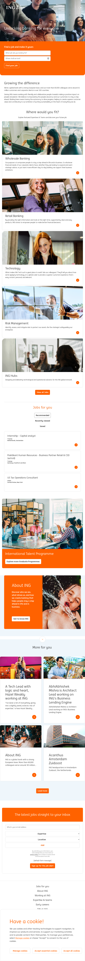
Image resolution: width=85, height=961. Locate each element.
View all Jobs (42, 392)
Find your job (12, 65)
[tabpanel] (42, 461)
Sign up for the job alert (42, 865)
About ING (42, 891)
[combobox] (27, 58)
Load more (42, 791)
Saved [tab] (42, 426)
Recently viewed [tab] (42, 420)
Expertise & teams (42, 900)
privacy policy (34, 854)
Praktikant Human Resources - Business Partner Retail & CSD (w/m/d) (38, 457)
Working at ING (42, 895)
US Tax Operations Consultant (22, 477)
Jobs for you (42, 886)
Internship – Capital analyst (21, 436)
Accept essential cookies (46, 951)
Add (42, 845)
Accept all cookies (71, 951)
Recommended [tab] (42, 415)
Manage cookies (22, 938)
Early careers (42, 904)
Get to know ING (20, 619)
